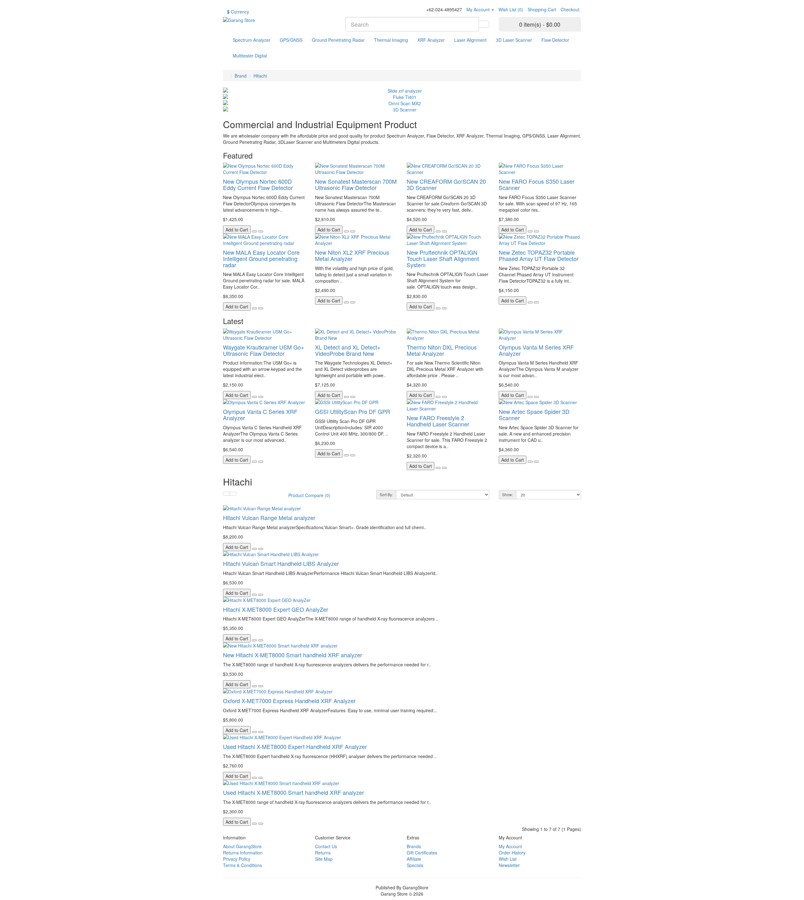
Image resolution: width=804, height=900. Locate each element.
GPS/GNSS (291, 40)
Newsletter (509, 865)
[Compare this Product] (260, 231)
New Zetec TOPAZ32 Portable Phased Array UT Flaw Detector (539, 255)
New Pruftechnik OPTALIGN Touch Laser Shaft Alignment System (443, 258)
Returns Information (243, 852)
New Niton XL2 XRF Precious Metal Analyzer (352, 255)
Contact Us (326, 846)
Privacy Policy (236, 859)
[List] (226, 494)
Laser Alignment (470, 40)
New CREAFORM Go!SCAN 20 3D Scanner (446, 184)
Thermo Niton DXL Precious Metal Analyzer (442, 350)
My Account (510, 846)
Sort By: (386, 494)
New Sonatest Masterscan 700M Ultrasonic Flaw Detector (356, 184)
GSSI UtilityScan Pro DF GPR (352, 411)
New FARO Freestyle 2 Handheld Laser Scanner (438, 421)
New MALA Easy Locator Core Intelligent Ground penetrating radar (261, 258)
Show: (507, 494)
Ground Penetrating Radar (338, 40)
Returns (323, 852)
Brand (241, 76)
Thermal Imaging (391, 40)
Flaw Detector (555, 40)
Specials (415, 865)
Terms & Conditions (242, 865)
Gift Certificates (422, 852)
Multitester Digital (250, 55)
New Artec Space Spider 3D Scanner (534, 414)
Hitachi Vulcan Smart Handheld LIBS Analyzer (281, 563)
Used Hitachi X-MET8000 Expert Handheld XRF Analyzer (295, 746)
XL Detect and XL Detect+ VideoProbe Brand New (348, 350)
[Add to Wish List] (254, 231)
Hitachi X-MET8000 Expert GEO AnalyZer (275, 609)
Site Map (324, 859)
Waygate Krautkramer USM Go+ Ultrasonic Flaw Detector (263, 350)
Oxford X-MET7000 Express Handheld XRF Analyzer (289, 701)
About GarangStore (242, 846)
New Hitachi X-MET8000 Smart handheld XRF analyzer (292, 655)
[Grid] (233, 494)
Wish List (508, 859)
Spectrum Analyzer (251, 40)
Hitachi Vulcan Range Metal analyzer (269, 517)
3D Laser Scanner (514, 40)
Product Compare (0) (309, 495)
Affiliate (414, 859)
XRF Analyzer (431, 40)
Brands (414, 846)
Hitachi (260, 76)
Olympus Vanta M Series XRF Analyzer (536, 350)
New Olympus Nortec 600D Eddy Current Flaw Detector (258, 184)
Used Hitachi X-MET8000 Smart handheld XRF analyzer (293, 792)
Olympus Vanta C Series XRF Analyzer (260, 414)
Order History (512, 852)
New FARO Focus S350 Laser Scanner (536, 184)
